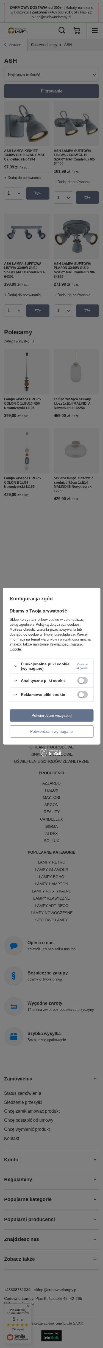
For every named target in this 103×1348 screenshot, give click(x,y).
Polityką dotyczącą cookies (58, 624)
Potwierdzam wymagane (51, 731)
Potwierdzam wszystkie (52, 715)
